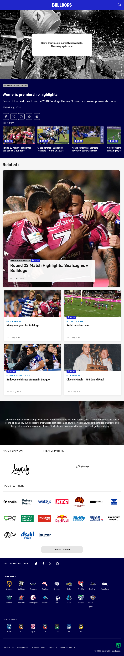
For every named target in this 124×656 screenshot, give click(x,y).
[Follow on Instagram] (57, 563)
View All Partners (62, 549)
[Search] (119, 5)
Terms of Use (8, 647)
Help (43, 647)
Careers (35, 647)
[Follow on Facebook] (43, 563)
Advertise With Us (67, 647)
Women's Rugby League (15, 86)
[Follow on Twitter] (50, 563)
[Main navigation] (4, 5)
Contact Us (52, 647)
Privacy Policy (22, 647)
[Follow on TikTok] (36, 563)
